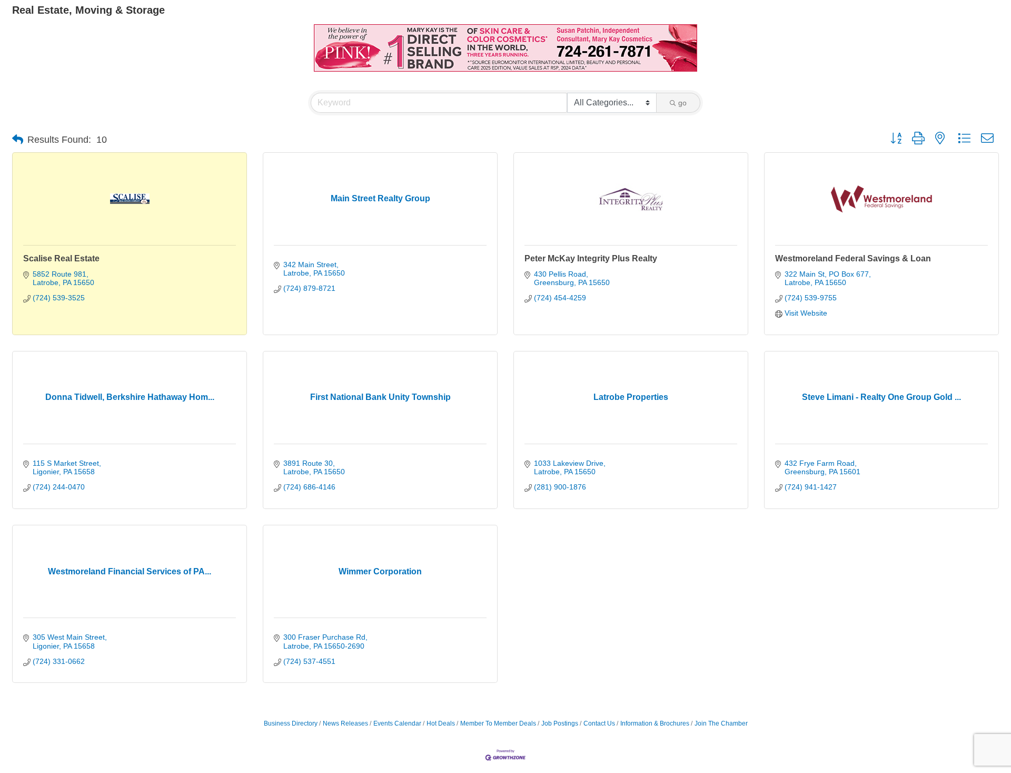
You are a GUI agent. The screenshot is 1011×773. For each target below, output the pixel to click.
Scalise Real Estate (61, 258)
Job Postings (559, 723)
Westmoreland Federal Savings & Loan (853, 258)
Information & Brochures (654, 723)
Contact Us (599, 723)
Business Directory (291, 723)
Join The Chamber (721, 723)
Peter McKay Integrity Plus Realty (590, 258)
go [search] (682, 103)
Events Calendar (397, 723)
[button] (17, 139)
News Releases (345, 723)
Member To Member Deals (498, 723)
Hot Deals (441, 723)
